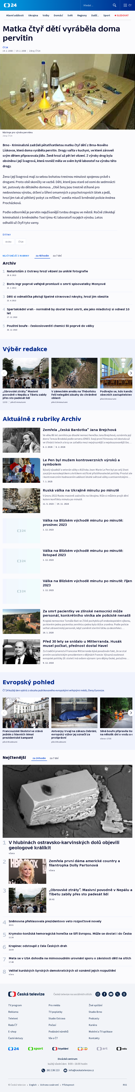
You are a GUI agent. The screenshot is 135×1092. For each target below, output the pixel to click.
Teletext (13, 1018)
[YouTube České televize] (111, 994)
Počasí (52, 1025)
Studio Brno (95, 1011)
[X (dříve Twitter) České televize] (117, 994)
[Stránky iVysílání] (60, 1048)
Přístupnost (68, 1084)
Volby (46, 15)
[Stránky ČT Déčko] (82, 1048)
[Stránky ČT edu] (122, 1048)
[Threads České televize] (124, 994)
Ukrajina (33, 15)
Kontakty (94, 1038)
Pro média (54, 1005)
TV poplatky (55, 1011)
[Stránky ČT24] (13, 1048)
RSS (125, 1084)
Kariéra (93, 1025)
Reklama (13, 1011)
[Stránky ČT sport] (35, 1048)
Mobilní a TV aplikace (100, 1031)
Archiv (8, 241)
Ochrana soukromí (49, 1084)
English (32, 1084)
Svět (70, 15)
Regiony (82, 15)
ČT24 (5, 47)
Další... (95, 15)
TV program (15, 1005)
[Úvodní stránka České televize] (26, 994)
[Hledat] (114, 5)
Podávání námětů (58, 1031)
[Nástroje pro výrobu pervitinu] (67, 92)
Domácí (58, 15)
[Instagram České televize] (97, 994)
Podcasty (94, 1018)
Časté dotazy (15, 1038)
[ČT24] (10, 5)
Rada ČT (12, 1025)
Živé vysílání (95, 1005)
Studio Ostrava (57, 1018)
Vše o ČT (53, 1038)
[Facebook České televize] (104, 994)
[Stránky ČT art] (102, 1048)
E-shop (12, 1031)
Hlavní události (15, 15)
